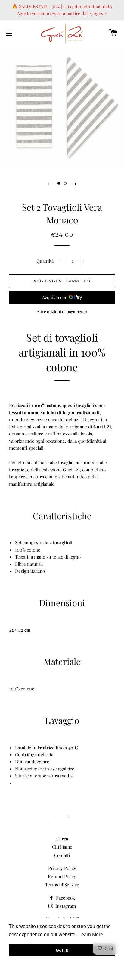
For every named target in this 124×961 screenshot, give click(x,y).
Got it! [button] (62, 950)
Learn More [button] (91, 934)
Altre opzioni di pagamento (62, 311)
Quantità (45, 261)
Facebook (65, 898)
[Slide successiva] (74, 183)
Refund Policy (62, 876)
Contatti (62, 855)
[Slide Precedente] (49, 183)
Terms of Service (62, 884)
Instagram (65, 906)
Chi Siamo (62, 847)
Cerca (62, 839)
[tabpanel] (62, 106)
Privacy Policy (62, 868)
